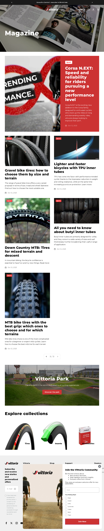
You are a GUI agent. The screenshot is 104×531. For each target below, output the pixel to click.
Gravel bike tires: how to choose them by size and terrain (27, 174)
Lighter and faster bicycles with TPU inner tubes (75, 168)
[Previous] (11, 2)
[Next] (92, 2)
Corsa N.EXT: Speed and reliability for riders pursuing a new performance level (79, 84)
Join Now (82, 522)
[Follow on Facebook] (6, 523)
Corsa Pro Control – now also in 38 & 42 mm (52, 2)
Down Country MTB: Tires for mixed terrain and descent (27, 251)
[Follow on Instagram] (16, 523)
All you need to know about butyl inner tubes (75, 230)
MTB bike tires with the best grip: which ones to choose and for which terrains (26, 328)
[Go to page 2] (46, 356)
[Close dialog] (99, 466)
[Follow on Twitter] (11, 523)
